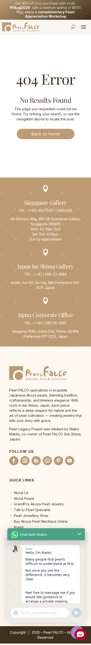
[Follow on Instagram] (25, 460)
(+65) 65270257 (41, 210)
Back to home (45, 133)
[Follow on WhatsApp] (47, 460)
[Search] (73, 27)
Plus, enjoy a (45, 14)
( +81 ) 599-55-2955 (50, 323)
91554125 (65, 210)
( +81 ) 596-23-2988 (50, 274)
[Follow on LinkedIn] (36, 460)
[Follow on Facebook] (13, 460)
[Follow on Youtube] (69, 460)
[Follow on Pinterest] (58, 460)
